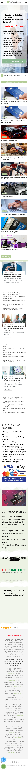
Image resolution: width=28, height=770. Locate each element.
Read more (8, 284)
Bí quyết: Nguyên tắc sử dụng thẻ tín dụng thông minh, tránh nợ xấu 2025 (13, 308)
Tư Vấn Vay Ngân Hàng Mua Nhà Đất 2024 (13, 214)
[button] (3, 571)
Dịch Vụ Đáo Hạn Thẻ (8, 324)
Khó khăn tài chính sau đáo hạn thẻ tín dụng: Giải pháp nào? (14, 357)
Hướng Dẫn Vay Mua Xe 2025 (9, 140)
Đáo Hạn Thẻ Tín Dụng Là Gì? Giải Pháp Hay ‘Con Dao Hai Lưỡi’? (14, 297)
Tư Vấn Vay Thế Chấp (8, 376)
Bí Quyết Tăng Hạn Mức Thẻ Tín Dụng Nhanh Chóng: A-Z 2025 (13, 275)
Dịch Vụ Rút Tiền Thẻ (9, 272)
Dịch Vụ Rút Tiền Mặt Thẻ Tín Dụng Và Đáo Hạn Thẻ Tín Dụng (13, 121)
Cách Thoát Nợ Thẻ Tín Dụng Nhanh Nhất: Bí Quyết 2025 (14, 305)
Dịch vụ (4, 98)
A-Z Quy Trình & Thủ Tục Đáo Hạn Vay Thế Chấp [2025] (13, 401)
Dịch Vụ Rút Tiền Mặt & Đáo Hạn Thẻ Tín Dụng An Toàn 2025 (14, 102)
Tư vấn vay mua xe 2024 (8, 196)
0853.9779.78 (11, 673)
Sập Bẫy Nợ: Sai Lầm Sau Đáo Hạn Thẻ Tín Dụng (13, 349)
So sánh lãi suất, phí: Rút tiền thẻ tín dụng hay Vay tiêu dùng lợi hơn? (14, 301)
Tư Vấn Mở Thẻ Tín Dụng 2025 (9, 232)
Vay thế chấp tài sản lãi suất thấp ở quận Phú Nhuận (14, 413)
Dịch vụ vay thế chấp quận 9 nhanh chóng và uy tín (14, 409)
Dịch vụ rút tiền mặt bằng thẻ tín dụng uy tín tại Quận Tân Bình (14, 178)
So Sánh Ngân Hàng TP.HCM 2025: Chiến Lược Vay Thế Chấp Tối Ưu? (13, 398)
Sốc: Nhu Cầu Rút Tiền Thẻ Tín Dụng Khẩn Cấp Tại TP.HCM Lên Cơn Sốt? (13, 293)
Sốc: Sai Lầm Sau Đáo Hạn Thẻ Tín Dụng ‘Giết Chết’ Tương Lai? (14, 353)
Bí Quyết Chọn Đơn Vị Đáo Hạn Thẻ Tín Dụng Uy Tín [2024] (14, 345)
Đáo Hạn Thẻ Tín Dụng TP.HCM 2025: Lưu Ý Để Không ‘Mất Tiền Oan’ (14, 361)
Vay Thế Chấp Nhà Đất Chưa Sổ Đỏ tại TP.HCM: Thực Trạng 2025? (14, 379)
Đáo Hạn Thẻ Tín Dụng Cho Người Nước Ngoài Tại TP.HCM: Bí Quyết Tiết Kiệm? (13, 328)
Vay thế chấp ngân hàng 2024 (9, 249)
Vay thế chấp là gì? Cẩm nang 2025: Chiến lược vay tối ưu (13, 405)
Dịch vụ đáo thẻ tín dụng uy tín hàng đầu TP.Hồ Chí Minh (12, 158)
